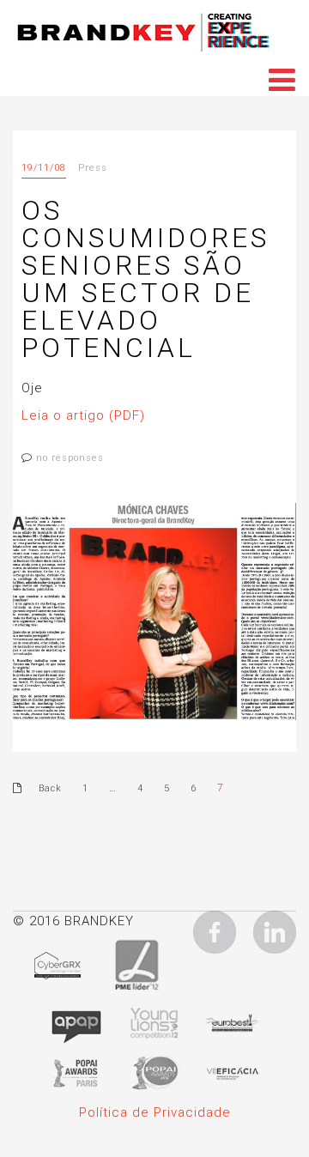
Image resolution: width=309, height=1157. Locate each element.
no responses (70, 457)
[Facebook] (214, 931)
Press (92, 167)
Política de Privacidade (155, 1112)
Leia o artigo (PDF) (83, 415)
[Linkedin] (274, 931)
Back (50, 788)
